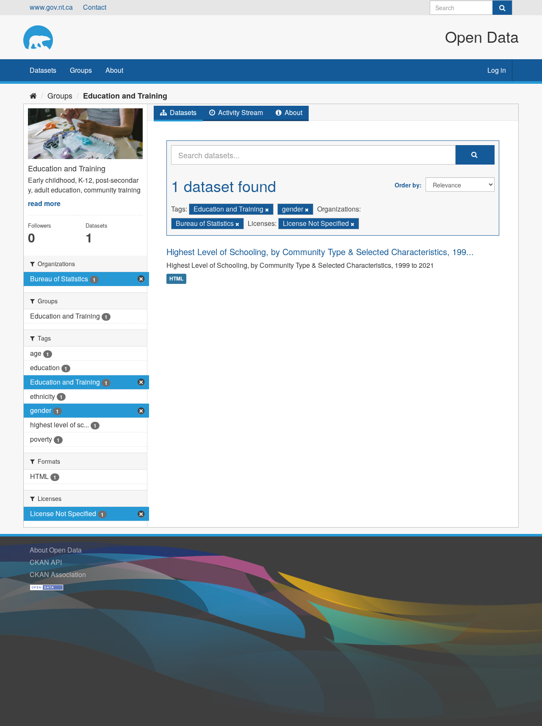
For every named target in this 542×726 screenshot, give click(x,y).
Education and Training (125, 95)
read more (44, 203)
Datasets (43, 70)
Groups (81, 70)
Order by (407, 185)
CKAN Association (58, 574)
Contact (94, 7)
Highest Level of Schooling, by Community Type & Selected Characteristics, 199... (320, 251)
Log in (496, 70)
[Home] (33, 95)
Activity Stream (239, 112)
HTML (176, 278)
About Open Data (56, 550)
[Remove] (267, 209)
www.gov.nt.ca (51, 7)
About (114, 70)
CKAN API (46, 562)
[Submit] (502, 7)
